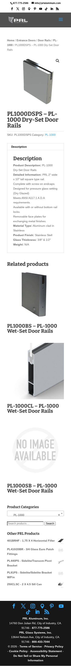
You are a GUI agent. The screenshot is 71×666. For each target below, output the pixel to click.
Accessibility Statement (46, 651)
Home (10, 40)
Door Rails (44, 40)
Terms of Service (31, 646)
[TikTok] (46, 10)
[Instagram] (23, 10)
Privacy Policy (53, 646)
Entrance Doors (26, 40)
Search (50, 523)
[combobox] (35, 513)
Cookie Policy (18, 651)
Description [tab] (19, 146)
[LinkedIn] (51, 10)
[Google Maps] (29, 10)
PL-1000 (50, 134)
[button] (57, 60)
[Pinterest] (35, 10)
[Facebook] (12, 10)
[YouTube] (40, 10)
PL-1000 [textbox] (34, 515)
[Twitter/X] (17, 10)
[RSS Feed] (57, 10)
